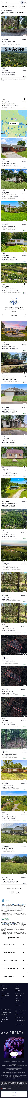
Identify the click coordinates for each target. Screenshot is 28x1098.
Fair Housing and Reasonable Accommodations (14, 1068)
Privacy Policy (4, 1014)
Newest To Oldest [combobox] (13, 6)
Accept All (14, 1092)
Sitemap (3, 1021)
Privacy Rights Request (6, 1012)
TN (11, 888)
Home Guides (4, 997)
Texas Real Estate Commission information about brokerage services (14, 1072)
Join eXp (3, 990)
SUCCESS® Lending (19, 993)
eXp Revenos (18, 995)
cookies (5, 1082)
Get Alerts (23, 6)
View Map (15, 123)
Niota (14, 888)
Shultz (19, 888)
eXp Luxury (17, 1000)
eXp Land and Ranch (19, 1002)
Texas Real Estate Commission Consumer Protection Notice (14, 1073)
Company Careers (5, 995)
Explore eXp (3, 985)
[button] (14, 944)
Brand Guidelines (4, 1019)
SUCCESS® (17, 990)
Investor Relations (5, 993)
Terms (16, 1085)
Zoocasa (17, 988)
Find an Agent (4, 988)
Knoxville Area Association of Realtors (13, 905)
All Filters (5, 6)
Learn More (18, 1078)
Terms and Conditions (5, 1009)
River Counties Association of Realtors (13, 923)
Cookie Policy (4, 1016)
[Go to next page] (18, 892)
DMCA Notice (14, 1064)
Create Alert (14, 315)
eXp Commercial (18, 997)
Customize (14, 1095)
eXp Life (17, 985)
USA (8, 888)
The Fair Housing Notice (17, 1076)
